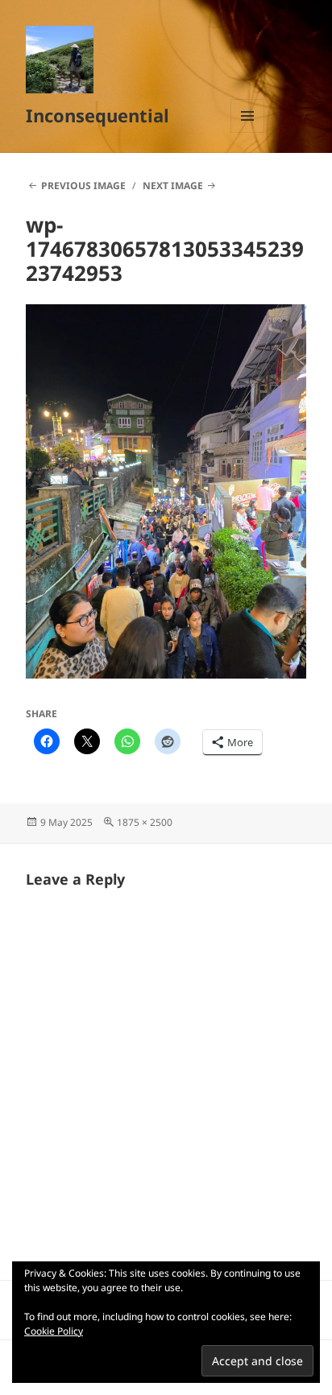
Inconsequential (97, 115)
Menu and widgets (247, 132)
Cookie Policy (53, 1331)
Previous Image (83, 185)
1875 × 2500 (144, 822)
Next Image (173, 185)
